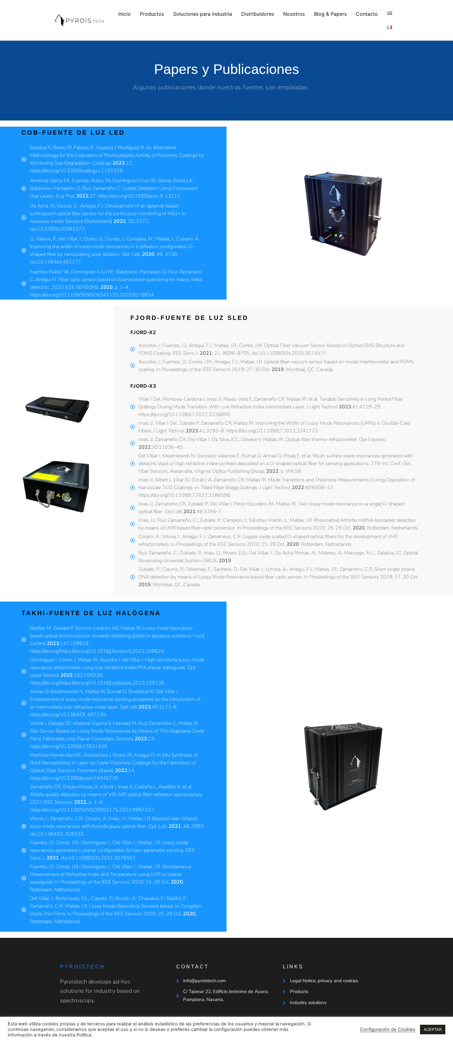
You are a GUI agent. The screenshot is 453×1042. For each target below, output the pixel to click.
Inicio (124, 14)
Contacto (367, 14)
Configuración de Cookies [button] (387, 1029)
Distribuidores (257, 14)
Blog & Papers (330, 14)
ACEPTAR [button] (433, 1029)
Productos (152, 14)
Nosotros (294, 14)
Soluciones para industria (202, 14)
